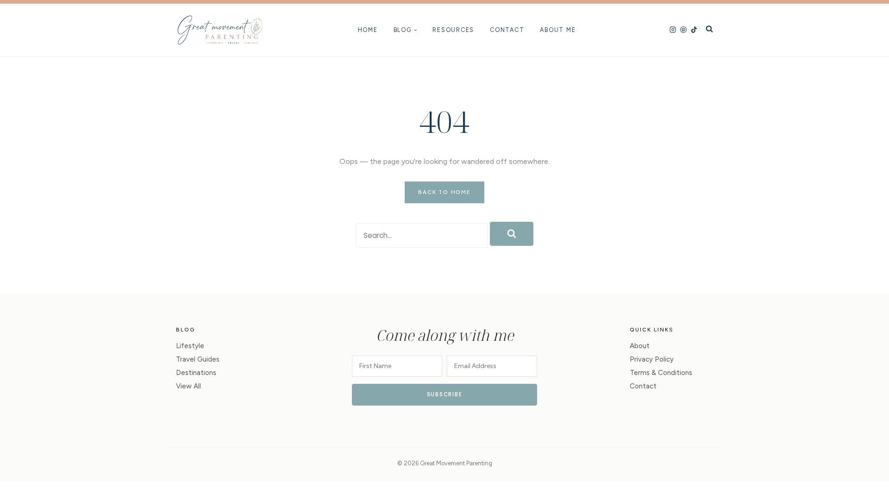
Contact (507, 29)
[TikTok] (694, 30)
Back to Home (444, 192)
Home (368, 29)
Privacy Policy (652, 359)
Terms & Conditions (661, 373)
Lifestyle (190, 346)
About (640, 346)
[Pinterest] (683, 30)
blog (403, 29)
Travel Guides (197, 359)
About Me (558, 29)
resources (453, 29)
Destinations (196, 373)
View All (188, 386)
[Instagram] (673, 30)
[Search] (709, 30)
